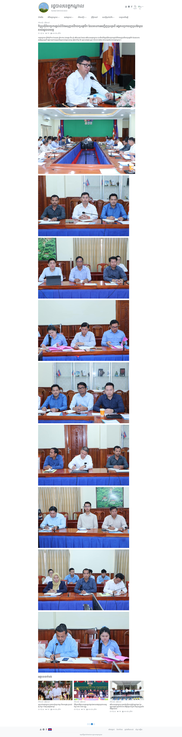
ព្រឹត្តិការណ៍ (94, 17)
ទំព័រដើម (40, 17)
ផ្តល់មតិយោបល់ (129, 729)
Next (140, 701)
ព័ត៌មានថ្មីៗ (81, 17)
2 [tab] (90, 724)
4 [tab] (94, 724)
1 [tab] (88, 724)
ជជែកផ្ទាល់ (111, 729)
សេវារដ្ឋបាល (68, 17)
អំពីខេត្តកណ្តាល (53, 17)
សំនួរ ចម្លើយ (138, 729)
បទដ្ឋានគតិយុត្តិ (123, 17)
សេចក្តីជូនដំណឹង (107, 17)
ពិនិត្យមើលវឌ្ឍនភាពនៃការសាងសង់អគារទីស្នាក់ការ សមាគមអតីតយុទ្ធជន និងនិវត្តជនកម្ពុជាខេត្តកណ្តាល (54, 705)
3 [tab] (92, 724)
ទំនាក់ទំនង (119, 729)
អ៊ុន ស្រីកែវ (58, 33)
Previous (41, 701)
